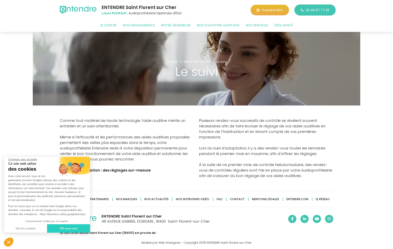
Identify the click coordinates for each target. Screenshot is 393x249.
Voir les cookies (26, 228)
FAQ (219, 199)
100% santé (283, 25)
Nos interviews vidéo (192, 199)
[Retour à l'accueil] (78, 10)
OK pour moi (68, 228)
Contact (237, 199)
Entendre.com (297, 199)
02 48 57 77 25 (317, 10)
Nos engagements (139, 25)
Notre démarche (176, 25)
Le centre (108, 25)
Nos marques (126, 199)
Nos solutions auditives (218, 25)
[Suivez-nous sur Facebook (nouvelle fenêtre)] (292, 219)
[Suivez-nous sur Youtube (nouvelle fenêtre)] (317, 219)
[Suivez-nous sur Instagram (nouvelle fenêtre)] (329, 219)
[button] (9, 242)
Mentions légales (265, 199)
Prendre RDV (272, 10)
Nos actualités (156, 199)
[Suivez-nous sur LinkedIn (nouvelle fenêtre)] (304, 219)
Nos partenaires (96, 199)
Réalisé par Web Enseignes (161, 243)
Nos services (257, 25)
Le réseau (323, 199)
